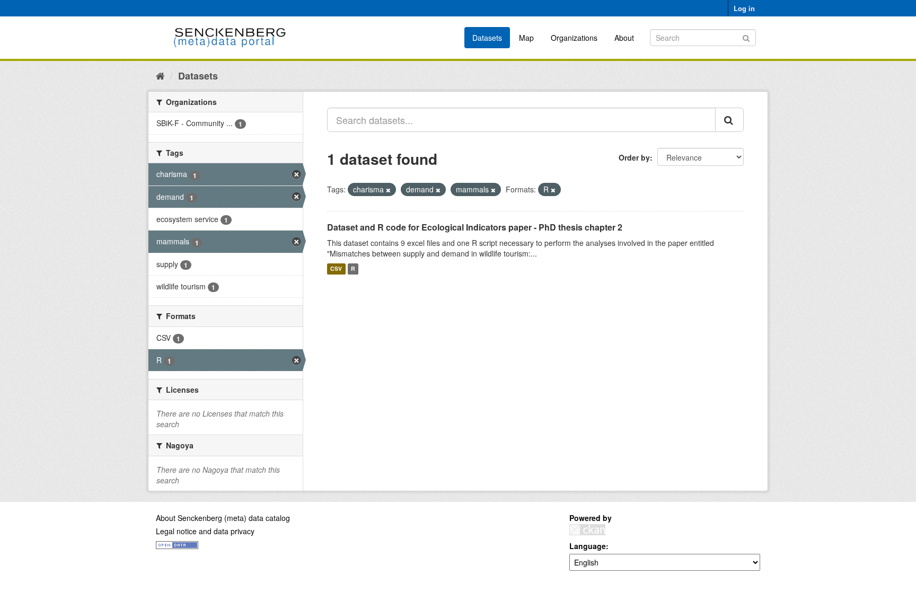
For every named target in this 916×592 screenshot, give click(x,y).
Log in (744, 8)
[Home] (160, 75)
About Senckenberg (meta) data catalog (223, 518)
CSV (336, 269)
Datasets (487, 37)
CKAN (587, 529)
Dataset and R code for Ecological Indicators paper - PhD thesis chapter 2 (474, 227)
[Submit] (746, 36)
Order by (634, 157)
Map (526, 37)
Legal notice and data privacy (205, 531)
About (624, 37)
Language (587, 546)
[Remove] (388, 189)
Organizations (574, 37)
